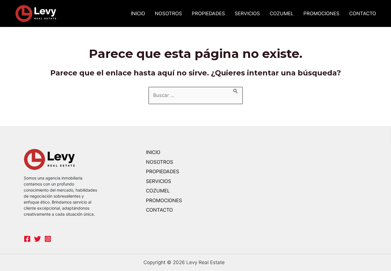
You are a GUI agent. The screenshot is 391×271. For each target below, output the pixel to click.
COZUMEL (282, 13)
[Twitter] (37, 238)
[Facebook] (27, 238)
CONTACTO (362, 13)
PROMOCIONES (321, 13)
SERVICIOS (247, 13)
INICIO (138, 13)
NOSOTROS (168, 13)
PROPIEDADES (208, 13)
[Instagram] (47, 238)
